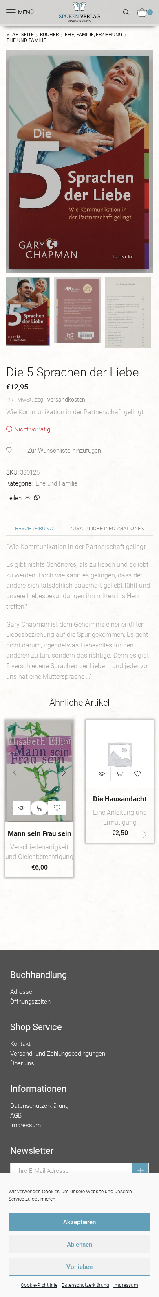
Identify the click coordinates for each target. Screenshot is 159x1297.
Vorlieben (79, 1267)
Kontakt (20, 1044)
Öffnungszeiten (30, 1001)
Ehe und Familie (26, 40)
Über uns (22, 1063)
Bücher (49, 34)
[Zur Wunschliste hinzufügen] (57, 808)
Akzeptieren (79, 1222)
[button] (16, 164)
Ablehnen (79, 1244)
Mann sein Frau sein (39, 833)
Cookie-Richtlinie (39, 1285)
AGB (16, 1115)
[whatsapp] (36, 498)
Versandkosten (66, 399)
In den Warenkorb (39, 808)
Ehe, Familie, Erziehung (93, 34)
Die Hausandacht (120, 799)
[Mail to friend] (27, 498)
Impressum (125, 1285)
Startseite (20, 34)
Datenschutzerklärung (85, 1285)
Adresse (21, 991)
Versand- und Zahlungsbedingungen (57, 1053)
